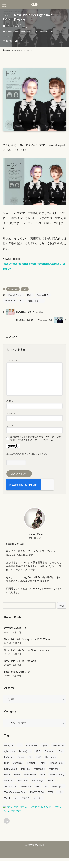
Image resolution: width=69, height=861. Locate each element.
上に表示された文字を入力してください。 (27, 453)
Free (61, 751)
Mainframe (39, 768)
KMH (35, 4)
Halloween (50, 756)
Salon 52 (8, 780)
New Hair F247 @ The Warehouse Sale (27, 651)
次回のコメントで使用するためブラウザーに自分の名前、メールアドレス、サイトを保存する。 (35, 438)
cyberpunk (9, 751)
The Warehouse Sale (14, 792)
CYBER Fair (58, 745)
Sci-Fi (51, 780)
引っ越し (38, 797)
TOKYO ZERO (37, 792)
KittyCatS (31, 762)
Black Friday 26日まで (17, 673)
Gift (30, 756)
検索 (61, 605)
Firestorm (49, 751)
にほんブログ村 (12, 811)
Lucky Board (10, 768)
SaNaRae (23, 780)
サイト (9, 425)
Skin (38, 786)
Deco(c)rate (25, 751)
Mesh (17, 774)
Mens (7, 774)
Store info (12, 26)
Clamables (31, 745)
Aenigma (8, 745)
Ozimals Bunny (56, 774)
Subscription (58, 786)
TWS (50, 792)
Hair (23, 26)
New (42, 774)
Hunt (6, 762)
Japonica (18, 762)
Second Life (32, 31)
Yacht (7, 797)
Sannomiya (37, 780)
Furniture (8, 756)
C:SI (20, 745)
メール (10, 413)
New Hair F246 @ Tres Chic (20, 662)
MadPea (25, 768)
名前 (9, 400)
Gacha (21, 756)
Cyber (45, 745)
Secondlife (44, 31)
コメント (11, 360)
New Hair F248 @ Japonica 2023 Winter (27, 641)
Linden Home (57, 762)
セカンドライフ (10, 36)
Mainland (54, 768)
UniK (59, 792)
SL (52, 31)
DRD (37, 751)
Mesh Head (30, 774)
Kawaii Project (12, 31)
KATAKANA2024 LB (15, 630)
